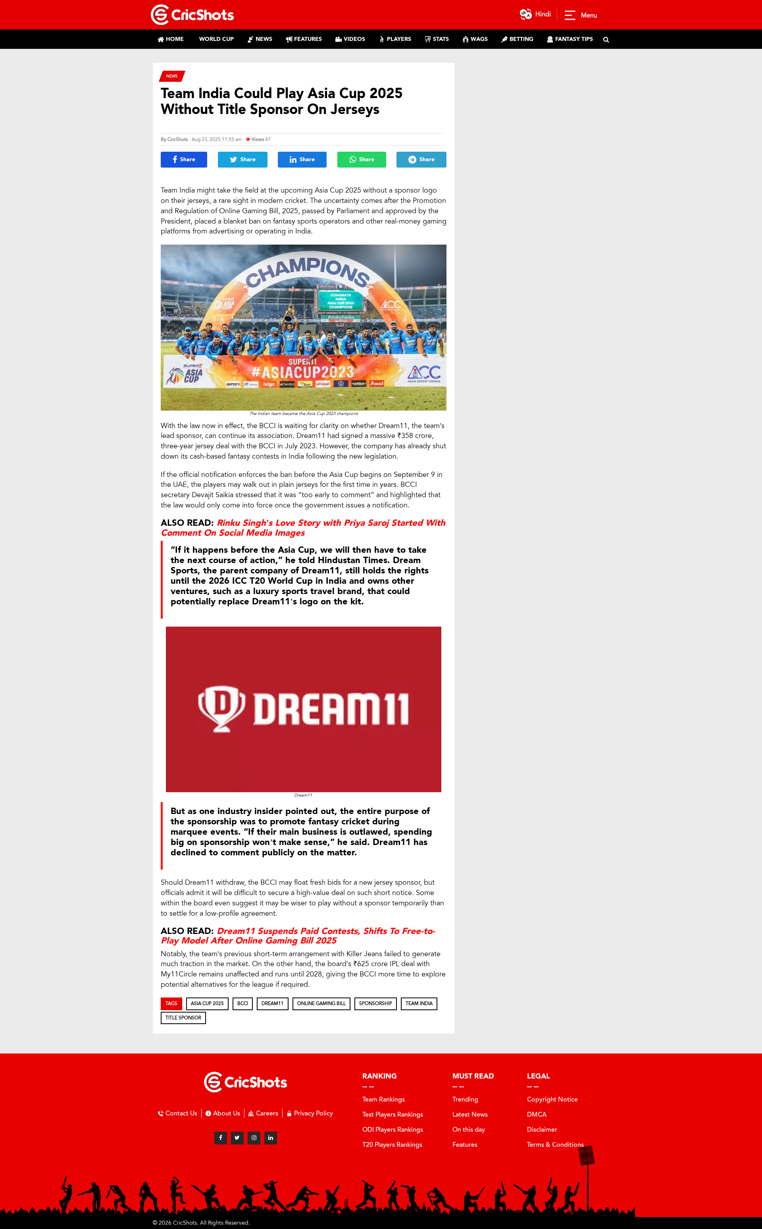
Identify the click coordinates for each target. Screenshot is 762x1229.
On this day (468, 1129)
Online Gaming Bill (321, 1003)
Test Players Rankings (392, 1114)
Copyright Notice (552, 1099)
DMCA (536, 1114)
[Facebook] (220, 1138)
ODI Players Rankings (392, 1129)
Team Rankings (383, 1099)
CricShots (177, 139)
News (172, 76)
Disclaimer (542, 1129)
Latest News (470, 1114)
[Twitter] (237, 1138)
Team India (419, 1003)
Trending (465, 1099)
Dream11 (273, 1003)
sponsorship (375, 1003)
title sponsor (183, 1018)
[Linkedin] (270, 1138)
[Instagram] (254, 1138)
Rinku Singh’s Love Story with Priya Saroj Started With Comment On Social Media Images (303, 527)
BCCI (242, 1003)
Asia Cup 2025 (207, 1003)
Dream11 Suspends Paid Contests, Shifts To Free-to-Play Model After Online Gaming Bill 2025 (298, 936)
